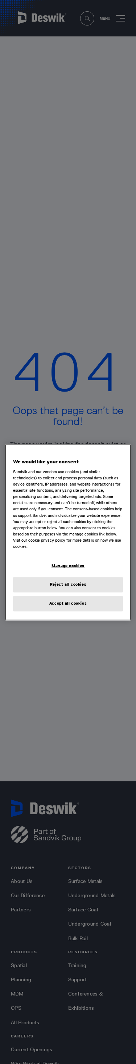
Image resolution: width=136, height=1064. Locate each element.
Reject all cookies (68, 584)
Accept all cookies (68, 603)
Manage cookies (68, 565)
